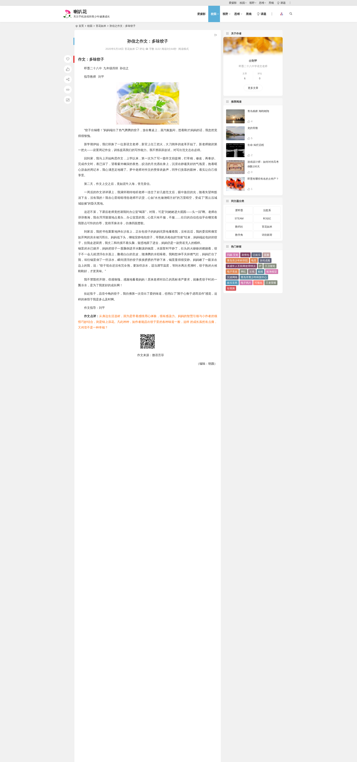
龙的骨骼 (252, 128)
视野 (252, 2)
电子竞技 (232, 271)
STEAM (239, 218)
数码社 (239, 226)
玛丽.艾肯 (232, 254)
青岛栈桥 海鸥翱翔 (258, 111)
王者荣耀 (271, 282)
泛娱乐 (256, 254)
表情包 (245, 254)
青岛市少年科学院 (237, 260)
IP (260, 266)
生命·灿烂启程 (255, 144)
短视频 (231, 288)
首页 (81, 25)
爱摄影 (233, 2)
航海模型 (271, 271)
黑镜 (271, 2)
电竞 (253, 260)
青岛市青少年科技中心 (254, 277)
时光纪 (267, 218)
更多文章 (253, 87)
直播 (266, 254)
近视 (252, 271)
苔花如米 (101, 25)
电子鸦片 (246, 282)
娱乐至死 (232, 282)
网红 (243, 271)
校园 (242, 2)
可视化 (258, 282)
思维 (261, 2)
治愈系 (267, 210)
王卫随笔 (270, 266)
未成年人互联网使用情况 (241, 266)
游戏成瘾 (265, 260)
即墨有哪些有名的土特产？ (263, 178)
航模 (260, 271)
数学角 (239, 234)
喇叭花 (80, 11)
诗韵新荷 (267, 234)
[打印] (147, 48)
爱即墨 (239, 210)
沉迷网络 (232, 277)
